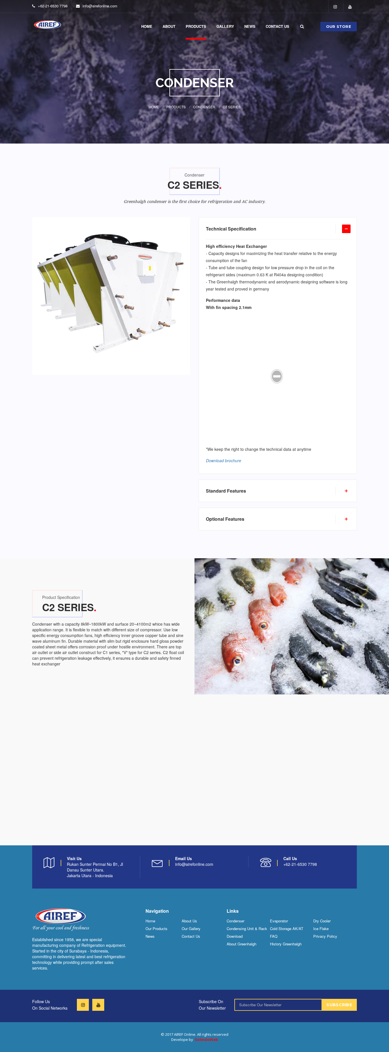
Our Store (338, 26)
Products (176, 106)
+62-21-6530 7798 (52, 6)
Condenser (204, 106)
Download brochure (223, 460)
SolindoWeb (206, 1039)
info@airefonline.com (100, 6)
